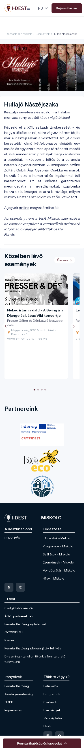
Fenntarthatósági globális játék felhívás (32, 648)
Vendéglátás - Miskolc (59, 570)
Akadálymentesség (18, 694)
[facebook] (8, 587)
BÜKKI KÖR (12, 538)
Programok (51, 694)
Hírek (47, 726)
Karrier (9, 640)
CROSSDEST (13, 632)
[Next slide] (74, 326)
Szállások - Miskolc (56, 554)
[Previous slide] (5, 326)
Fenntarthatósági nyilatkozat (25, 624)
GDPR (8, 702)
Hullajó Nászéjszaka (65, 33)
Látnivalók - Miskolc (57, 538)
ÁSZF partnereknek (18, 616)
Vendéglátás (52, 718)
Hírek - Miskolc (53, 578)
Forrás (9, 234)
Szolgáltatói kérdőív (18, 608)
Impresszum (13, 710)
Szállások (50, 702)
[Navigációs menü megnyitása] (28, 8)
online (24, 207)
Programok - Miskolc (58, 546)
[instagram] (20, 587)
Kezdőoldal (13, 33)
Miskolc (27, 33)
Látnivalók (50, 686)
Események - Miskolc (58, 562)
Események (43, 33)
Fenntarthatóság (16, 686)
